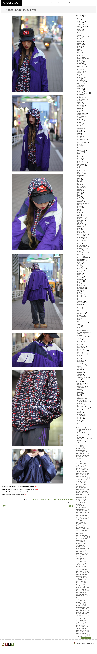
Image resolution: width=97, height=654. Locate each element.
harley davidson (81, 163)
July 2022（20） (81, 461)
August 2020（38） (82, 499)
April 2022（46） (81, 466)
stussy (79, 340)
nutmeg (79, 265)
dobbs (79, 111)
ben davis (80, 44)
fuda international (82, 142)
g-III (78, 144)
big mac (79, 49)
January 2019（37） (82, 530)
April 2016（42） (81, 584)
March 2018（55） (82, 546)
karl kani (79, 198)
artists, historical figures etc (85, 434)
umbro (79, 358)
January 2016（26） (82, 589)
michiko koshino (82, 248)
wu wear (79, 375)
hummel (79, 172)
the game (80, 344)
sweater (79, 415)
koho (78, 204)
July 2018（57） (81, 540)
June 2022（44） (81, 463)
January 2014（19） (82, 628)
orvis (78, 271)
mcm (78, 242)
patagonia (80, 276)
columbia (79, 91)
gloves (79, 391)
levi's (78, 215)
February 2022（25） (82, 470)
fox (78, 138)
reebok (63, 499)
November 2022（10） (83, 455)
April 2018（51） (81, 545)
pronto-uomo (80, 296)
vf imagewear (81, 365)
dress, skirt (80, 387)
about (89, 2)
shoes (79, 412)
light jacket (51, 499)
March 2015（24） (82, 605)
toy (78, 423)
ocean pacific (81, 268)
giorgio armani (81, 150)
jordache (79, 192)
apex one (80, 29)
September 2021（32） (83, 478)
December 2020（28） (83, 493)
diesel (79, 108)
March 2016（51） (82, 586)
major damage (81, 237)
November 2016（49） (83, 573)
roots (78, 318)
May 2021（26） (81, 484)
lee (78, 214)
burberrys (80, 62)
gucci (78, 159)
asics (78, 34)
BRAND (34, 499)
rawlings (79, 304)
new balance (80, 260)
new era (79, 262)
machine (79, 231)
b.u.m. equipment (82, 37)
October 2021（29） (82, 476)
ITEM (46, 499)
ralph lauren (80, 302)
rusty (78, 321)
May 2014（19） (81, 622)
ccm (78, 74)
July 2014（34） (81, 618)
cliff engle (80, 83)
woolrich (79, 372)
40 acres (79, 16)
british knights (81, 57)
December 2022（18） (83, 453)
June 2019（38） (81, 522)
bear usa (79, 43)
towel (78, 422)
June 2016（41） (81, 581)
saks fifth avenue (82, 323)
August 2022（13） (82, 460)
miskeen (79, 251)
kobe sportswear (82, 203)
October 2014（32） (82, 614)
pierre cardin (80, 288)
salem (79, 324)
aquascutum (80, 30)
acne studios (81, 21)
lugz (78, 228)
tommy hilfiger (81, 351)
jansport (79, 184)
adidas (30, 499)
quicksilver (80, 301)
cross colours (81, 99)
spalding (79, 335)
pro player (80, 295)
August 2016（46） (82, 578)
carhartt (79, 68)
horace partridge (82, 169)
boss (78, 55)
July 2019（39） (81, 520)
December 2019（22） (83, 512)
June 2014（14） (81, 620)
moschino (80, 256)
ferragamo (80, 131)
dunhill (79, 117)
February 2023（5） (82, 450)
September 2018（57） (83, 537)
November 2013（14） (83, 631)
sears (79, 329)
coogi (78, 96)
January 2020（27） (82, 510)
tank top (79, 420)
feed (12, 644)
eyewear (79, 389)
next (71, 506)
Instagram (3, 644)
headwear (41, 499)
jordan (79, 194)
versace (79, 363)
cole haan (80, 90)
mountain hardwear (82, 257)
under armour (81, 360)
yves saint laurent (82, 377)
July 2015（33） (81, 599)
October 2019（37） (82, 515)
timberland (80, 347)
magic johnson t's (82, 234)
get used (79, 149)
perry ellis (80, 284)
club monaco (81, 85)
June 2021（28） (81, 483)
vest (78, 425)
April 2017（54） (81, 564)
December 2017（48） (83, 551)
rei (78, 310)
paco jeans (80, 274)
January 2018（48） (82, 550)
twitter (6, 644)
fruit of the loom (81, 139)
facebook (9, 644)
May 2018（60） (81, 543)
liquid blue (80, 220)
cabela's (79, 63)
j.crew (79, 180)
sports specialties (82, 337)
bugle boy (80, 60)
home (50, 2)
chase (79, 79)
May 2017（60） (81, 563)
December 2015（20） (83, 591)
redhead (79, 307)
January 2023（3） (82, 452)
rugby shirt (80, 406)
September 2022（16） (83, 458)
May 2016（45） (81, 582)
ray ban (79, 306)
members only (81, 245)
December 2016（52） (83, 571)
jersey (79, 394)
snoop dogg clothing (83, 332)
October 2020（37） (82, 496)
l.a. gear (79, 206)
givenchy (79, 155)
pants (55, 499)
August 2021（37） (82, 479)
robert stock (80, 313)
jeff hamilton (80, 187)
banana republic (81, 40)
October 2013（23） (82, 633)
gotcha (79, 156)
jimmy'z (79, 190)
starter (79, 338)
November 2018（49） (83, 533)
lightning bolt (80, 218)
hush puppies (81, 173)
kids (78, 395)
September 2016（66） (83, 576)
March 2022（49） (82, 468)
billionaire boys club (83, 51)
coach (79, 86)
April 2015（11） (81, 604)
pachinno (79, 273)
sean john (80, 327)
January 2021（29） (82, 491)
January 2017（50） (82, 569)
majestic (79, 236)
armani (79, 32)
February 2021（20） (82, 489)
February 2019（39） (82, 528)
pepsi (78, 282)
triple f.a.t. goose (82, 354)
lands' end (80, 211)
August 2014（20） (82, 617)
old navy (79, 270)
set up (79, 409)
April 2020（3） (81, 506)
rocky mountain (81, 316)
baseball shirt (81, 386)
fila (37, 499)
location (82, 2)
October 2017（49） (82, 555)
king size (79, 201)
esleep (79, 125)
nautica (79, 259)
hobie (78, 167)
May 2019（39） (81, 524)
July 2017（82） (81, 560)
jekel (78, 189)
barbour (79, 41)
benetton (79, 46)
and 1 (78, 27)
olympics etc (81, 442)
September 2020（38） (83, 497)
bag (78, 384)
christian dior (81, 82)
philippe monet (81, 287)
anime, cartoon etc (82, 429)
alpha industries (81, 26)
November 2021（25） (83, 474)
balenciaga (80, 38)
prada (79, 293)
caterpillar (80, 72)
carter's (79, 69)
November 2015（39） (83, 592)
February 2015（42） (82, 607)
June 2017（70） (81, 561)
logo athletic (80, 223)
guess (79, 161)
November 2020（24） (83, 494)
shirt (78, 411)
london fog (80, 225)
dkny (78, 110)
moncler (79, 254)
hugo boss (80, 170)
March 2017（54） (82, 566)
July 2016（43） (81, 579)
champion (80, 77)
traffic (79, 352)
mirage (79, 250)
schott (79, 326)
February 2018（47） (82, 548)
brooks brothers (81, 58)
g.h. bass (80, 145)
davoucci (79, 103)
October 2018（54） (82, 535)
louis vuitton (80, 226)
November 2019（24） (83, 514)
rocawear (80, 315)
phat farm (80, 285)
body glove (80, 54)
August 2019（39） (82, 519)
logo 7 (79, 222)
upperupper (80, 361)
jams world (80, 183)
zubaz (79, 379)
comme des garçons (83, 93)
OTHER (78, 428)
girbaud (79, 152)
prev (5, 506)
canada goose (81, 66)
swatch (79, 343)
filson (78, 135)
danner (79, 102)
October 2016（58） (82, 574)
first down (80, 136)
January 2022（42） (82, 471)
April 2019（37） (81, 525)
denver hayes (81, 105)
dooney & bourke (82, 113)
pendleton (80, 281)
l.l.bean (79, 208)
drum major (80, 116)
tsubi (78, 357)
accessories (80, 383)
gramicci (79, 158)
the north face (81, 346)
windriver (80, 369)
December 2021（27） (83, 473)
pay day (79, 277)
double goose (81, 114)
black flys (80, 52)
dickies (79, 107)
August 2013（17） (82, 636)
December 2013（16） (83, 630)
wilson (79, 368)
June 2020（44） (81, 502)
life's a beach (81, 217)
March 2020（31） (82, 507)
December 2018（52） (83, 532)
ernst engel (80, 124)
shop (75, 2)
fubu (78, 141)
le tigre (79, 212)
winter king (80, 371)
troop (78, 355)
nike (78, 264)
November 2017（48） (83, 553)
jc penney (80, 186)
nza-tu (79, 267)
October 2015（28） (82, 594)
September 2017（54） (83, 556)
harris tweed (80, 164)
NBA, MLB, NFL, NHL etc (84, 438)
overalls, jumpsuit (82, 401)
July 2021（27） (81, 481)
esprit (79, 127)
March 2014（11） (82, 625)
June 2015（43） (81, 600)
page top (86, 638)
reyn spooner (81, 312)
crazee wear (80, 97)
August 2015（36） (82, 597)
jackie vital (80, 181)
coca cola (80, 88)
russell (79, 319)
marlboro (79, 239)
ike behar (80, 177)
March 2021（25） (82, 488)
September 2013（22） (83, 635)
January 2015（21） (82, 609)
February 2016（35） (82, 587)
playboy (79, 290)
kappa (79, 197)
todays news (80, 349)
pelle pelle (80, 279)
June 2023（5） (81, 445)
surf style (80, 341)
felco (78, 130)
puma (59, 499)
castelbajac (80, 71)
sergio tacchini (81, 330)
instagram (58, 2)
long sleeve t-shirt (82, 398)
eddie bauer (80, 121)
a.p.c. (79, 18)
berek (79, 48)
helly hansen (80, 166)
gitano (79, 153)
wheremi (79, 366)
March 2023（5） (81, 448)
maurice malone (81, 240)
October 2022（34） (82, 457)
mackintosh (80, 232)
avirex (79, 35)
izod (78, 178)
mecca (79, 243)
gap (78, 147)
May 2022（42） (81, 465)
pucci (78, 298)
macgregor (80, 229)
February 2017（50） (82, 568)
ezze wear (80, 128)
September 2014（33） (83, 615)
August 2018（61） (82, 538)
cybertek (79, 100)
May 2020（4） (81, 504)
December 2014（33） (83, 610)
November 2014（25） (83, 612)
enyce (79, 122)
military (79, 437)
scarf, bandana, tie (82, 408)
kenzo (79, 200)
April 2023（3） (81, 447)
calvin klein (80, 65)
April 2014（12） (81, 623)
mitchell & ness (81, 253)
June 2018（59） (81, 542)
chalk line (80, 75)
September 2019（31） (83, 517)
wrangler (79, 374)
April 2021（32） (81, 486)
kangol (79, 195)
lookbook (67, 2)
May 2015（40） (81, 602)
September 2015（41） (83, 596)
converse (80, 94)
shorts (79, 414)
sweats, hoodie (69, 499)
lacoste (79, 209)
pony (78, 292)
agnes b (79, 24)
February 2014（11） (82, 627)
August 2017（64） (82, 558)
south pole (80, 333)
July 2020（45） (81, 501)
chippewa (80, 80)
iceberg (79, 175)
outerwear (80, 400)
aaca (78, 20)
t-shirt (79, 419)
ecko (78, 119)
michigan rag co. (82, 246)
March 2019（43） (82, 527)
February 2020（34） (82, 509)
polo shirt (80, 405)
